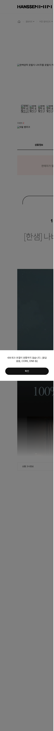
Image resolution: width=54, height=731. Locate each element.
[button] (27, 371)
